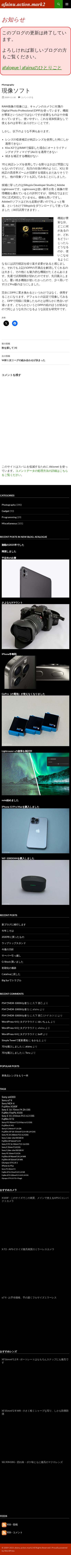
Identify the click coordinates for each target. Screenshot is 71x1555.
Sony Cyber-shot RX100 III (12, 1138)
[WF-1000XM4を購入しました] (35, 882)
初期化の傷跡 (9, 967)
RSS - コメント (15, 1532)
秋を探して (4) (9, 345)
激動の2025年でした (13, 544)
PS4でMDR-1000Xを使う (15, 1003)
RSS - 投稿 (12, 1524)
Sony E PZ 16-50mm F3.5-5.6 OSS (15, 1144)
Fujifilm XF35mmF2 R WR (12, 1159)
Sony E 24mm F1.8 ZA (11, 1128)
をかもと (36, 1040)
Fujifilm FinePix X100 (12, 1112)
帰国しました (9, 551)
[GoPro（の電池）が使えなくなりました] (35, 720)
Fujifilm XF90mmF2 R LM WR (14, 1156)
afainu (28, 1046)
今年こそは (8, 930)
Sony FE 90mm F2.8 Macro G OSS (17, 1122)
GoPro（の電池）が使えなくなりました (23, 693)
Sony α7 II (7, 1100)
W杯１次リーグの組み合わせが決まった (23, 358)
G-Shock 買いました (12, 961)
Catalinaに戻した (11, 974)
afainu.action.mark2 (23, 4)
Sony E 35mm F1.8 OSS (11, 1147)
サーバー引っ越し (11, 955)
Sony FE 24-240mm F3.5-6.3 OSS (15, 1135)
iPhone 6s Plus (8, 1166)
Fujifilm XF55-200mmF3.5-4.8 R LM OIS (15, 1175)
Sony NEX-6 (8, 1103)
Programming (9, 517)
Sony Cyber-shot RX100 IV (13, 1150)
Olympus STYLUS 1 (10, 1163)
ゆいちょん (44, 1021)
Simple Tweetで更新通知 (15, 1040)
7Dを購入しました (12, 1046)
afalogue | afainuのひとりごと (32, 67)
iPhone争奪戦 (9, 654)
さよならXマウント (12, 602)
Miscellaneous (9, 523)
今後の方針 (8, 949)
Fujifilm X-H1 (8, 1125)
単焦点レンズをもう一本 (15, 1075)
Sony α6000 (9, 1096)
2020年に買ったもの (13, 936)
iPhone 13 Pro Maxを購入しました (20, 806)
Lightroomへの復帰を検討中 (17, 751)
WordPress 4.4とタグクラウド (18, 1021)
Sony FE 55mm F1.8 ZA (11, 1153)
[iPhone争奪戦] (35, 671)
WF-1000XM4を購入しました (18, 858)
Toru (27, 1052)
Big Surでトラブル (11, 980)
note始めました (10, 800)
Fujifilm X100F (10, 1106)
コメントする (27, 97)
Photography (8, 84)
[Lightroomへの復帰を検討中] (35, 773)
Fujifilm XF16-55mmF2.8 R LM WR (13, 1172)
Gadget (5, 510)
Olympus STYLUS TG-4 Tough (12, 1178)
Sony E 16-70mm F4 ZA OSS (16, 1109)
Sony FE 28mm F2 (9, 1169)
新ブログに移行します (14, 924)
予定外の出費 (9, 557)
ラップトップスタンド (14, 943)
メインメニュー (67, 4)
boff (40, 1034)
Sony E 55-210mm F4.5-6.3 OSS (18, 1115)
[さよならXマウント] (35, 626)
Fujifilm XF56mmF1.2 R (11, 1141)
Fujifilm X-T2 (8, 1119)
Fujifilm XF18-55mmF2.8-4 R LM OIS (18, 1131)
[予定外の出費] (35, 578)
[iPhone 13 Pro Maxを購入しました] (35, 830)
